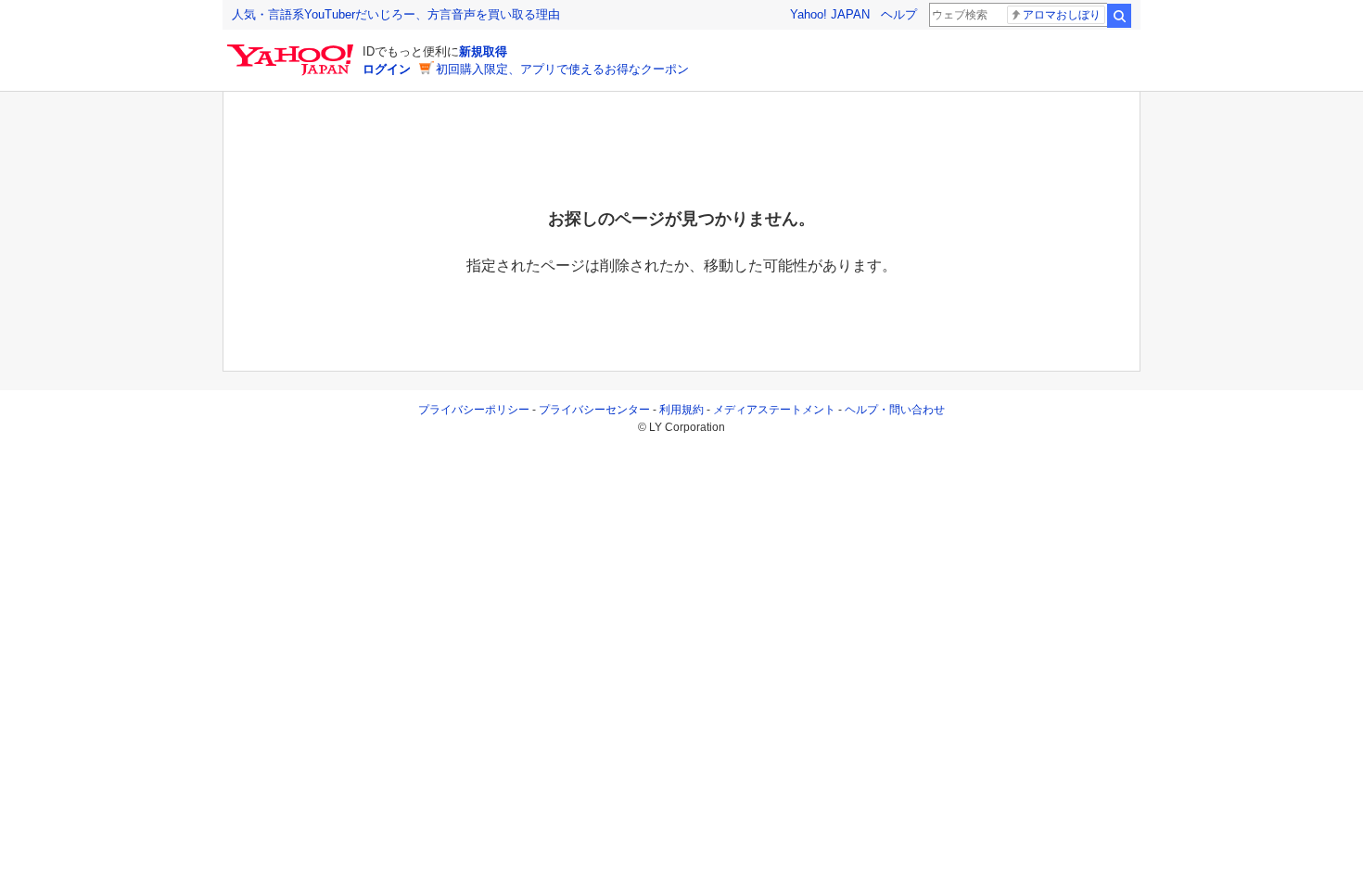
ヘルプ (899, 14)
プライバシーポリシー (473, 409)
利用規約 (681, 409)
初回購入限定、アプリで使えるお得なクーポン (562, 69)
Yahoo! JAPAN (830, 14)
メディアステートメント (774, 409)
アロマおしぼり (1062, 14)
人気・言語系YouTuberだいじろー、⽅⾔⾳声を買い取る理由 (396, 14)
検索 (1119, 16)
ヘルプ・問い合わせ (895, 409)
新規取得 (483, 51)
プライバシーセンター (594, 409)
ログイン (387, 69)
